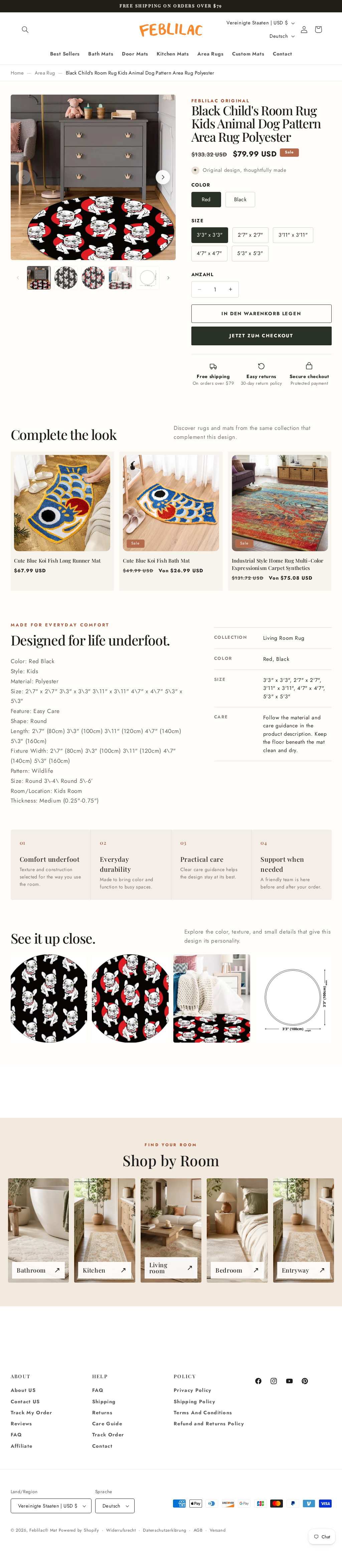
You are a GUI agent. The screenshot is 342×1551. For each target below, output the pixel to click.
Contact (102, 1446)
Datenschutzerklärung (164, 1530)
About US (23, 1390)
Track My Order (31, 1412)
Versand (217, 1530)
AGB (198, 1530)
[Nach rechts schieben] (168, 277)
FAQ (16, 1434)
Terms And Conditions (203, 1412)
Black (240, 199)
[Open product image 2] (130, 998)
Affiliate (22, 1446)
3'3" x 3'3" (209, 235)
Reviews (21, 1423)
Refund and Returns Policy (209, 1423)
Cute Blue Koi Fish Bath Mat (156, 560)
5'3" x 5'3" (250, 253)
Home (17, 73)
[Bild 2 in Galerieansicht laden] (66, 278)
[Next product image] (163, 177)
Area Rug (45, 73)
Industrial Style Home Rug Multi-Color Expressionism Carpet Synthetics (278, 564)
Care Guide (107, 1423)
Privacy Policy (193, 1390)
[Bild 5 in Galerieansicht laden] (147, 278)
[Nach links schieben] (18, 277)
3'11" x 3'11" (293, 235)
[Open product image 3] (211, 998)
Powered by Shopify (79, 1530)
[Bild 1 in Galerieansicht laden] (39, 278)
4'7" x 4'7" (209, 253)
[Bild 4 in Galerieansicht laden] (120, 278)
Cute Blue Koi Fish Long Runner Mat (57, 560)
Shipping (104, 1401)
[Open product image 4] (293, 998)
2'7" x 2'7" (250, 235)
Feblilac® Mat (43, 1530)
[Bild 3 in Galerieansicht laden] (93, 278)
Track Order (108, 1434)
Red (206, 199)
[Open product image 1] (49, 998)
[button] (25, 29)
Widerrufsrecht (121, 1530)
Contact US (25, 1401)
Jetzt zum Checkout (261, 335)
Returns (102, 1412)
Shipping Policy (194, 1401)
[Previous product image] (23, 177)
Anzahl (202, 274)
